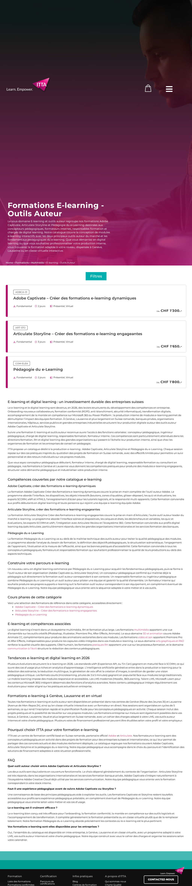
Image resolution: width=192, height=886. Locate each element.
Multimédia (37, 262)
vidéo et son (145, 637)
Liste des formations (19, 881)
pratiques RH (100, 644)
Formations (22, 262)
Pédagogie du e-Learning (38, 369)
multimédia (141, 629)
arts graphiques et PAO (170, 641)
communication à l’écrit (22, 648)
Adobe (112, 735)
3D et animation (153, 633)
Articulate (126, 735)
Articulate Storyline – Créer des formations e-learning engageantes (77, 334)
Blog (75, 881)
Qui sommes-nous (115, 881)
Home (9, 262)
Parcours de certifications (47, 882)
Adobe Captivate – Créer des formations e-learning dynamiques (74, 298)
